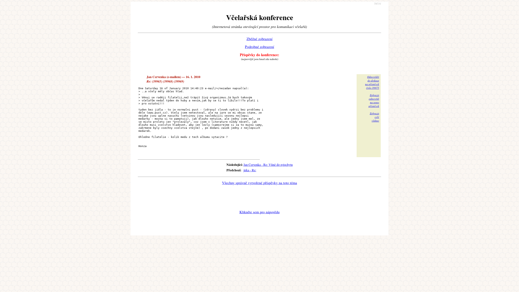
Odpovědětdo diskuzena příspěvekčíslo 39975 (372, 82)
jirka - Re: (249, 170)
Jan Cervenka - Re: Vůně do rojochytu (268, 164)
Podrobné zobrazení (259, 46)
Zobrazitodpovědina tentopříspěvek (374, 100)
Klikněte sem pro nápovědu (259, 211)
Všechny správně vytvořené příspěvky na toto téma (259, 182)
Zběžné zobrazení (259, 38)
